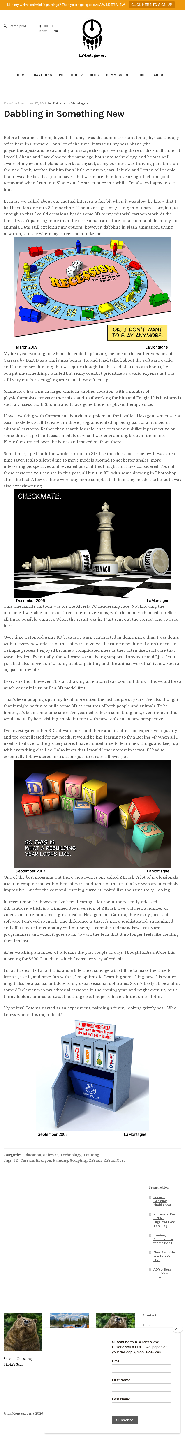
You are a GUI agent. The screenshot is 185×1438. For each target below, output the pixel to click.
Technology (70, 1155)
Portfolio (68, 75)
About (159, 75)
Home (22, 75)
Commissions (118, 75)
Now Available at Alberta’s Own (164, 1256)
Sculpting (78, 1161)
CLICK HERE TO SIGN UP (151, 5)
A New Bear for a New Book (162, 1273)
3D (15, 1161)
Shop (142, 75)
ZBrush (95, 1161)
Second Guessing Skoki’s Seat (162, 1201)
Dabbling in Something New (64, 113)
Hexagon (43, 1161)
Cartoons (43, 75)
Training (91, 1155)
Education (32, 1155)
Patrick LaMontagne (70, 103)
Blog (94, 75)
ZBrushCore (114, 1161)
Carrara (27, 1161)
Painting (60, 1161)
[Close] (178, 1329)
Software (50, 1155)
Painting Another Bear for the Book (163, 1239)
